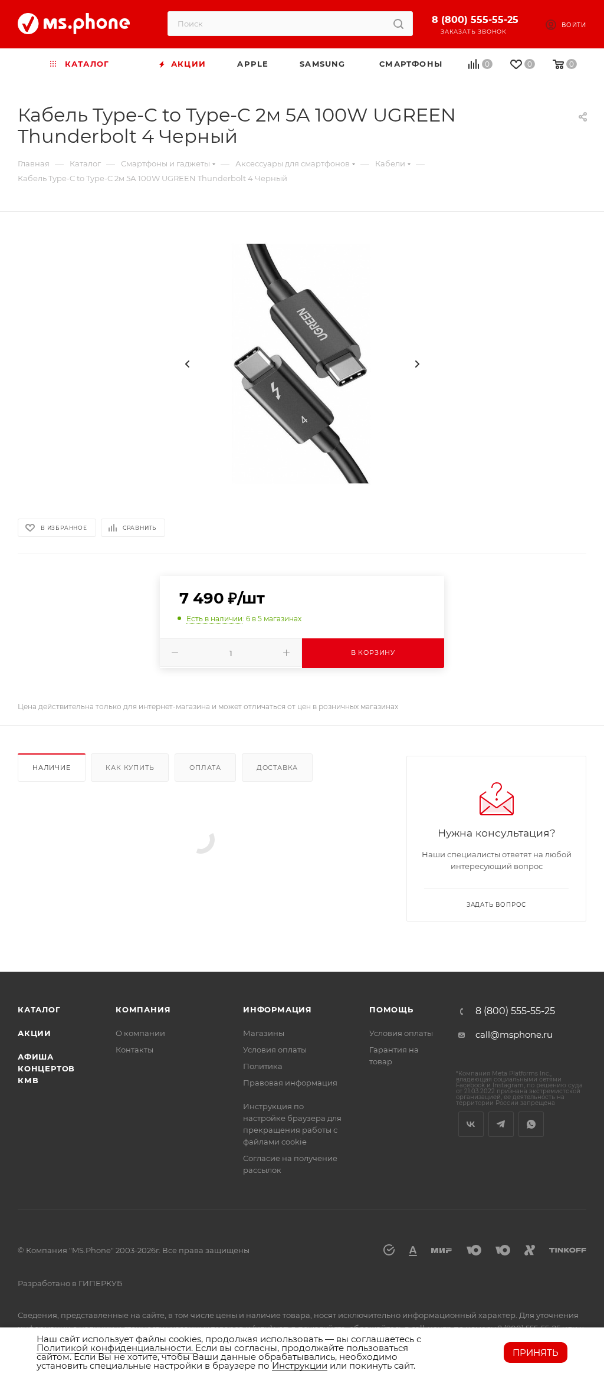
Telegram (501, 1124)
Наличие (51, 767)
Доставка (277, 767)
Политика (263, 1066)
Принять (536, 1352)
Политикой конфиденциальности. (115, 1347)
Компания (143, 1009)
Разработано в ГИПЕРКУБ (70, 1283)
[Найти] (398, 23)
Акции (34, 1033)
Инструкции (299, 1365)
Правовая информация (290, 1082)
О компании (140, 1033)
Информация (277, 1009)
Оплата (205, 767)
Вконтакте (471, 1124)
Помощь (391, 1009)
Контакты (134, 1049)
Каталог (39, 1009)
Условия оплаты (275, 1049)
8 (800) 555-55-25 (475, 19)
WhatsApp (531, 1124)
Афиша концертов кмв (46, 1068)
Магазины (263, 1033)
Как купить (130, 767)
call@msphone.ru (514, 1034)
